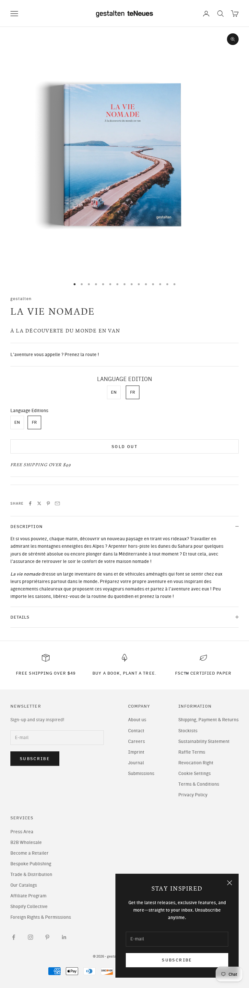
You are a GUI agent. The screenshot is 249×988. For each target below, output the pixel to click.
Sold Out (124, 446)
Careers (136, 741)
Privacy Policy (193, 795)
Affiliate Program (28, 896)
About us (137, 720)
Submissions (141, 773)
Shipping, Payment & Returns (208, 720)
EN (114, 392)
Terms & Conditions (198, 784)
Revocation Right (195, 763)
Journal (136, 763)
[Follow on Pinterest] (47, 937)
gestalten (21, 298)
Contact (136, 731)
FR (132, 392)
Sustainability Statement (204, 741)
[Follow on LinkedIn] (64, 937)
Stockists (187, 731)
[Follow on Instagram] (30, 937)
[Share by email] (57, 503)
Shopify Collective (29, 906)
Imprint (136, 752)
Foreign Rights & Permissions (40, 917)
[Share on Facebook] (30, 503)
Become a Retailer (29, 853)
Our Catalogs (23, 885)
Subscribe (177, 960)
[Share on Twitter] (39, 503)
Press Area (21, 832)
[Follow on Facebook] (13, 937)
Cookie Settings (194, 773)
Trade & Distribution (31, 874)
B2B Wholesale (26, 842)
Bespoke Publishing (30, 864)
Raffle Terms (191, 752)
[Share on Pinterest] (48, 503)
